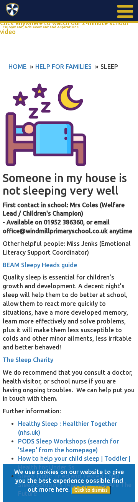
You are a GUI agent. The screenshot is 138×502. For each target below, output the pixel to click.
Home (17, 66)
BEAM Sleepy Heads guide (40, 265)
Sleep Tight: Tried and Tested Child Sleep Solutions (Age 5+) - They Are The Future (74, 485)
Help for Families (63, 66)
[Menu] (124, 11)
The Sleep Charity (28, 359)
